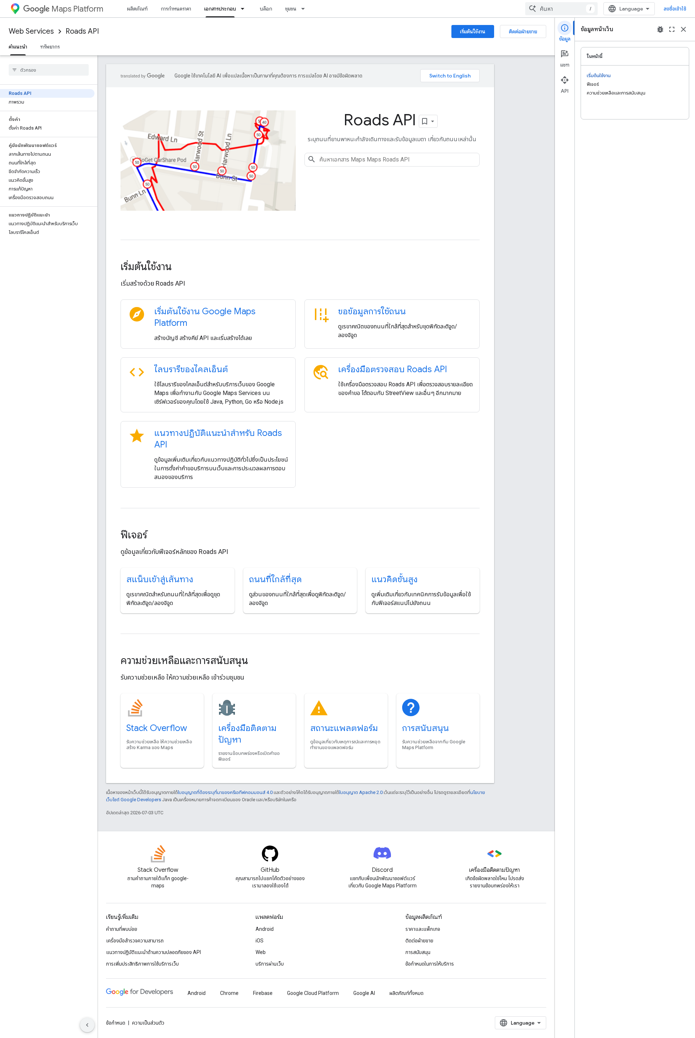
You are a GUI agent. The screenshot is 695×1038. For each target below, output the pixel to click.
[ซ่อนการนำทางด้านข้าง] (87, 1025)
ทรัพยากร (50, 46)
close (683, 29)
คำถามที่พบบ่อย (121, 929)
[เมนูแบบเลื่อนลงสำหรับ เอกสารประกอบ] (244, 8)
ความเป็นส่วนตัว (148, 1023)
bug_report (660, 29)
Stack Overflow (156, 728)
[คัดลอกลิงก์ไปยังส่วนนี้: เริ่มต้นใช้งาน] (181, 267)
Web (261, 952)
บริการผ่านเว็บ (270, 964)
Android (265, 929)
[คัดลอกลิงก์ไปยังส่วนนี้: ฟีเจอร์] (157, 535)
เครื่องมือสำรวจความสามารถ (135, 941)
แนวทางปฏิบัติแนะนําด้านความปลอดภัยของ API (153, 952)
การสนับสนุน (425, 728)
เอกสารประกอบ (220, 8)
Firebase (263, 993)
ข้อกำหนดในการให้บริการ (429, 964)
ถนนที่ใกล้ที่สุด (275, 579)
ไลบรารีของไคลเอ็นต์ (191, 369)
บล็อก (266, 8)
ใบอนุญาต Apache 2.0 (361, 792)
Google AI (364, 993)
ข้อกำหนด (115, 1023)
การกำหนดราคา (176, 8)
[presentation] (300, 266)
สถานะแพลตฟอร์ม (344, 728)
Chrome (229, 993)
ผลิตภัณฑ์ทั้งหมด (406, 993)
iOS (260, 941)
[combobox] (561, 8)
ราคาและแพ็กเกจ (422, 929)
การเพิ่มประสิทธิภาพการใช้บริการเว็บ (142, 964)
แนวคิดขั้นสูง (394, 579)
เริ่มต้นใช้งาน (472, 31)
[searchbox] (49, 70)
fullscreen (671, 29)
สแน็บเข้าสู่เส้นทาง (159, 579)
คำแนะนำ (18, 46)
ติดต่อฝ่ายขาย (523, 31)
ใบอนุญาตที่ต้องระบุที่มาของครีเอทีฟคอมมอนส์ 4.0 (225, 792)
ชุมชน (290, 8)
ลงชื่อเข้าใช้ (675, 9)
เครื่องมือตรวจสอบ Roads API (392, 369)
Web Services (31, 31)
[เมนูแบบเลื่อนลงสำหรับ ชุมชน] (305, 8)
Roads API (82, 31)
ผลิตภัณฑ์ (137, 8)
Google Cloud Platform (313, 993)
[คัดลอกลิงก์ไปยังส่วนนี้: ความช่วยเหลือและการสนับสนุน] (257, 661)
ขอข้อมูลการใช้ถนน (372, 311)
